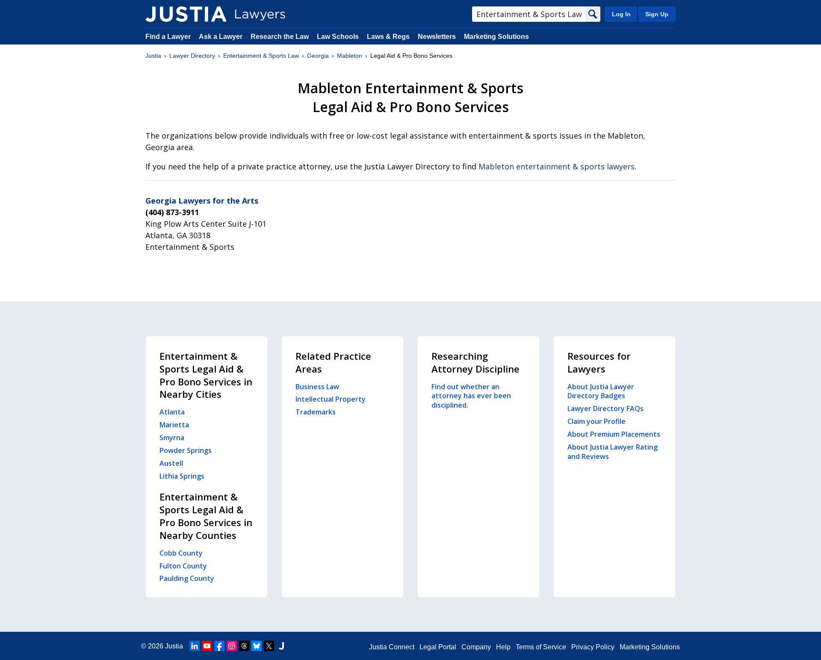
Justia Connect (391, 647)
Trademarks (315, 412)
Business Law (317, 386)
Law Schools (338, 36)
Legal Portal (437, 647)
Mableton (349, 55)
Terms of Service (541, 647)
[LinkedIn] (194, 646)
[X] (269, 646)
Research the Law (280, 36)
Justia (153, 55)
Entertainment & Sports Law (261, 55)
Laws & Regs (388, 36)
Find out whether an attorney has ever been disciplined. (471, 396)
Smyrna (171, 437)
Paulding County (186, 578)
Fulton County (183, 566)
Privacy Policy (592, 647)
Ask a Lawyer (221, 36)
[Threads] (244, 646)
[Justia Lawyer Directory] (186, 14)
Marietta (174, 424)
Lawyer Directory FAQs (605, 408)
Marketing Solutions (496, 36)
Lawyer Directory (192, 55)
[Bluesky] (256, 646)
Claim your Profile (596, 421)
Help (503, 647)
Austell (171, 463)
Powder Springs (185, 450)
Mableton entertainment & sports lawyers (556, 166)
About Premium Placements (613, 434)
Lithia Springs (181, 476)
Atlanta (172, 412)
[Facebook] (219, 646)
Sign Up (656, 14)
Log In (621, 14)
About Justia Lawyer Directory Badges (600, 391)
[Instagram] (232, 646)
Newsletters (437, 36)
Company (476, 647)
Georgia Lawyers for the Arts (201, 200)
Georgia (318, 55)
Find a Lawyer (168, 36)
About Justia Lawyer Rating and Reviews (612, 451)
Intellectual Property (330, 399)
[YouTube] (207, 646)
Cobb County (181, 553)
